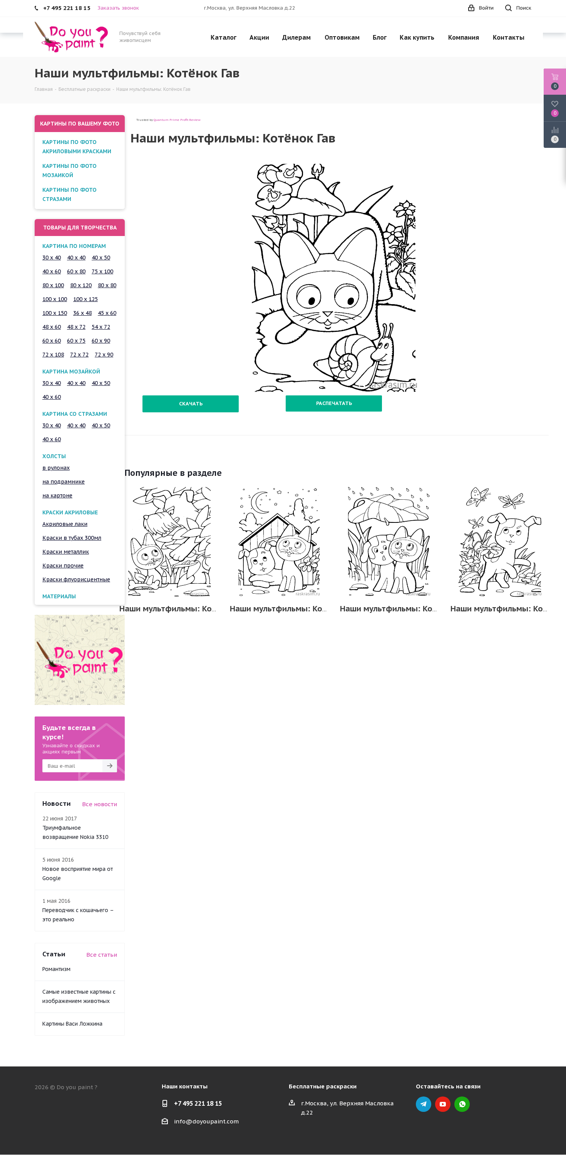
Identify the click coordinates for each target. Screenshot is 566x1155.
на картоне (57, 495)
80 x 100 (53, 285)
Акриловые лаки (64, 524)
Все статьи (101, 954)
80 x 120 (81, 285)
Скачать (191, 403)
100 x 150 (54, 313)
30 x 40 (51, 257)
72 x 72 (79, 354)
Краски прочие (63, 565)
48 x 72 (76, 326)
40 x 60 (51, 271)
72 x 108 (53, 354)
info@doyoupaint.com (206, 1121)
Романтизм (56, 969)
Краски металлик (65, 551)
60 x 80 (76, 271)
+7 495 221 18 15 (198, 1103)
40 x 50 (101, 257)
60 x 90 (101, 340)
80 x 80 (107, 285)
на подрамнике (63, 481)
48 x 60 (51, 326)
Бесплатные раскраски (323, 1086)
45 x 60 (107, 313)
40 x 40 (76, 257)
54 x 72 (101, 326)
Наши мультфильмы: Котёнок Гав (183, 609)
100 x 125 (85, 299)
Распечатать (334, 403)
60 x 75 (76, 340)
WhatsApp (462, 1104)
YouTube (442, 1104)
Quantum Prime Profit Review (177, 120)
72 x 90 (104, 354)
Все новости (99, 804)
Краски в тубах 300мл (71, 537)
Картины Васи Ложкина (72, 1023)
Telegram (423, 1104)
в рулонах (56, 467)
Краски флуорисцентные (76, 579)
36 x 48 (82, 313)
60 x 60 (51, 340)
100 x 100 (54, 299)
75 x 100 (102, 271)
